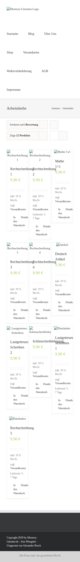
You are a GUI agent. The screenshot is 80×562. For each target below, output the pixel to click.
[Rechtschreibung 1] (17, 156)
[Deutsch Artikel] (62, 245)
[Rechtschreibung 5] (17, 419)
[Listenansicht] (63, 135)
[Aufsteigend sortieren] (54, 124)
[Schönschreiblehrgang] (40, 330)
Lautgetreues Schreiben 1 (64, 343)
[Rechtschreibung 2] (40, 156)
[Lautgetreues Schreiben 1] (62, 328)
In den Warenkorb (15, 221)
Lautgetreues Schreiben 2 (19, 347)
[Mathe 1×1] (62, 152)
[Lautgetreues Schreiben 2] (17, 330)
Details (23, 217)
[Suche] (46, 89)
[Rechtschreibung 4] (40, 249)
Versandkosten (18, 209)
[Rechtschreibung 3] (17, 249)
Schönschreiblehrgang (48, 341)
